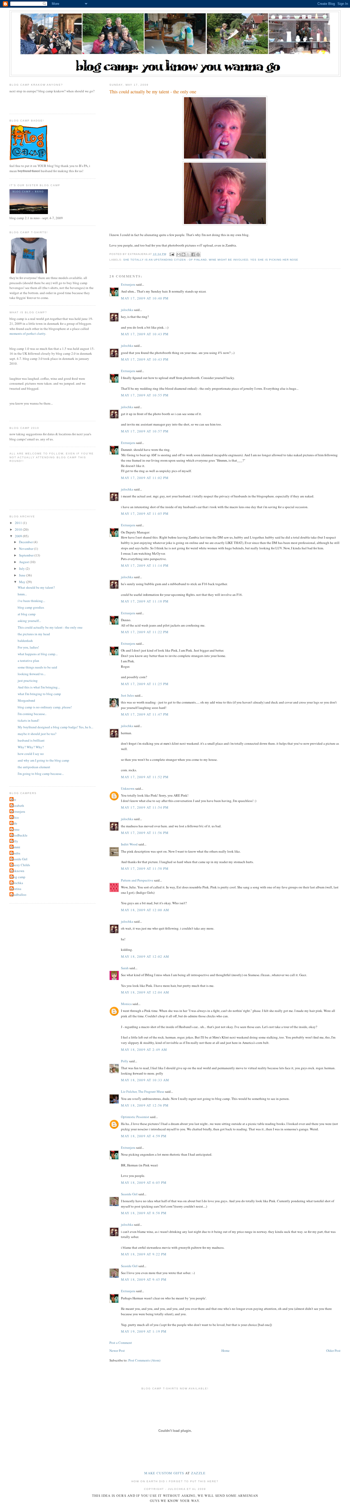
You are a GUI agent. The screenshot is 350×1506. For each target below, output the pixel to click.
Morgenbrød (26, 700)
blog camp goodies (31, 607)
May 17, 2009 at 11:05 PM (145, 513)
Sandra (15, 853)
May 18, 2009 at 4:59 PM (144, 1136)
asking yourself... (29, 620)
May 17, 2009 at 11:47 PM (145, 714)
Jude (14, 823)
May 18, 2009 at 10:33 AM (145, 1080)
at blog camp (27, 614)
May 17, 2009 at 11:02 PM (145, 477)
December (26, 542)
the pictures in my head (34, 634)
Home (225, 1350)
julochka (127, 309)
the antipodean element (34, 767)
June (22, 575)
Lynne (15, 829)
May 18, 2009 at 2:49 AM (144, 1049)
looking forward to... (32, 674)
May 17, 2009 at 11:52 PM (145, 777)
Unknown (128, 788)
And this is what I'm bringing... (39, 687)
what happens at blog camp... (38, 654)
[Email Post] (171, 254)
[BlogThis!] (183, 254)
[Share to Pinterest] (198, 254)
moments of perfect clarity (27, 333)
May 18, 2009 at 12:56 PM (145, 1105)
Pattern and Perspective (137, 880)
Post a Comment (120, 1342)
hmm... (22, 594)
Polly (124, 1061)
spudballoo (18, 894)
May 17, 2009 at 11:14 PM (145, 565)
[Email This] (178, 254)
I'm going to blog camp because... (41, 773)
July (22, 568)
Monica (126, 1003)
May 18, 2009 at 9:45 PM (144, 1279)
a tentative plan (28, 660)
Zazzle (198, 1473)
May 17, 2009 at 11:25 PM (145, 684)
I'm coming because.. (32, 713)
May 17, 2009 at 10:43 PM (145, 334)
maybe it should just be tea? (37, 733)
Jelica (15, 817)
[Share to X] (188, 254)
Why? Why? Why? (31, 747)
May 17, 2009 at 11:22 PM (145, 632)
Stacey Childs (20, 865)
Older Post (333, 1350)
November (26, 548)
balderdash (25, 640)
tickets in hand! (28, 720)
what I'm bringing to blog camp (39, 693)
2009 (19, 536)
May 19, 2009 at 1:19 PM (144, 1331)
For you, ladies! (28, 647)
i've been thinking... (31, 600)
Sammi (15, 847)
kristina (16, 888)
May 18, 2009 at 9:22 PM (144, 1254)
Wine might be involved (228, 259)
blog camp (18, 877)
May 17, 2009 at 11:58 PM (145, 868)
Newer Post (117, 1350)
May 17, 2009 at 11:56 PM (145, 832)
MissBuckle (19, 835)
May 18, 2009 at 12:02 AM (145, 956)
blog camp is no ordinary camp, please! (45, 707)
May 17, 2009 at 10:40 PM (145, 298)
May (22, 581)
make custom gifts (164, 1473)
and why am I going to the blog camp (43, 760)
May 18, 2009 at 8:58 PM (144, 1213)
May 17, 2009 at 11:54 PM (145, 807)
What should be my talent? (36, 587)
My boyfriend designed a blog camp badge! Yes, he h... (55, 727)
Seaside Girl (129, 1194)
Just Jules (127, 695)
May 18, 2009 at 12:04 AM (145, 992)
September (26, 555)
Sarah (125, 968)
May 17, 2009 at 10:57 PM (145, 431)
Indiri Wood (129, 844)
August (24, 562)
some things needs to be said (37, 667)
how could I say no (31, 753)
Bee (13, 799)
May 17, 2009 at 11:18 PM (145, 601)
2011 (19, 522)
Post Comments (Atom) (144, 1360)
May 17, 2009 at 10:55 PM (145, 395)
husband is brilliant (31, 740)
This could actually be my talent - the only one (50, 627)
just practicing (28, 680)
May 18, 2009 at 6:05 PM (144, 1182)
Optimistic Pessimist (135, 1116)
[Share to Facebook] (193, 254)
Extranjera (128, 284)
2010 (19, 529)
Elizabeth (17, 805)
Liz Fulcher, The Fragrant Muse (142, 1091)
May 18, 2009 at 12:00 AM (145, 910)
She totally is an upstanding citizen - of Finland (165, 259)
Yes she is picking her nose (274, 259)
